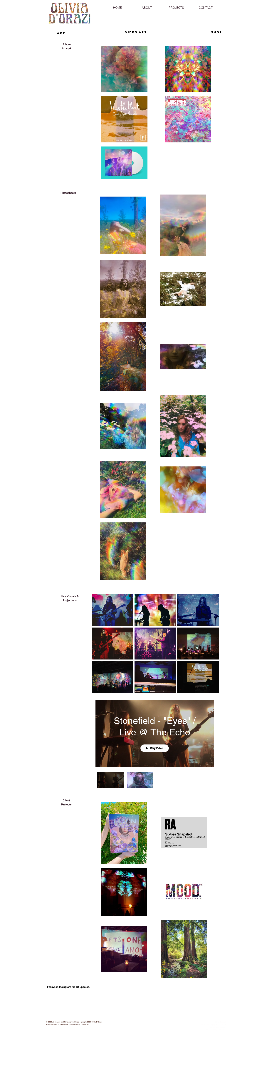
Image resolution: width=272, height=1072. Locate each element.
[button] (147, 6)
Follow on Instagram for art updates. (68, 986)
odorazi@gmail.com (217, 1027)
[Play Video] (110, 780)
